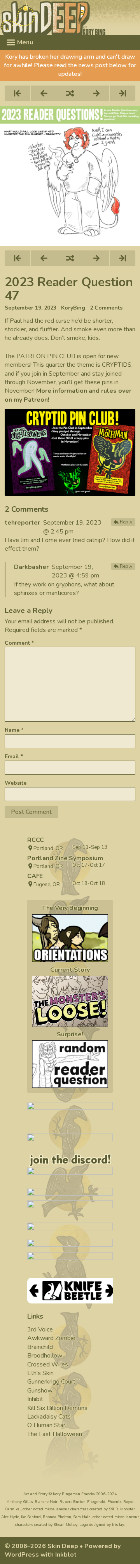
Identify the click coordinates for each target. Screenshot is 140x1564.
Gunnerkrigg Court (51, 1381)
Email (14, 756)
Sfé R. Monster (122, 1509)
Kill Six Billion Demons (57, 1408)
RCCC (35, 840)
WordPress (22, 1554)
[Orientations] (70, 938)
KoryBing (73, 308)
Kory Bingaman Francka (74, 1494)
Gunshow (39, 1390)
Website (15, 783)
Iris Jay (118, 1524)
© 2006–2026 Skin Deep (41, 1546)
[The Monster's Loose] (70, 1001)
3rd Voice (40, 1329)
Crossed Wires (47, 1364)
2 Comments (106, 308)
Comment (19, 643)
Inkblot (66, 1554)
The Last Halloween (54, 1434)
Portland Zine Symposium (65, 858)
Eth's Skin (40, 1373)
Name (14, 730)
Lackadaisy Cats (49, 1416)
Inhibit (35, 1399)
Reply (126, 522)
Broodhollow (44, 1355)
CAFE (35, 876)
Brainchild (40, 1347)
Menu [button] (24, 42)
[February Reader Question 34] (70, 1064)
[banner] (70, 17)
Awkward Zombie (51, 1338)
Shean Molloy (65, 1524)
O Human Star (46, 1425)
